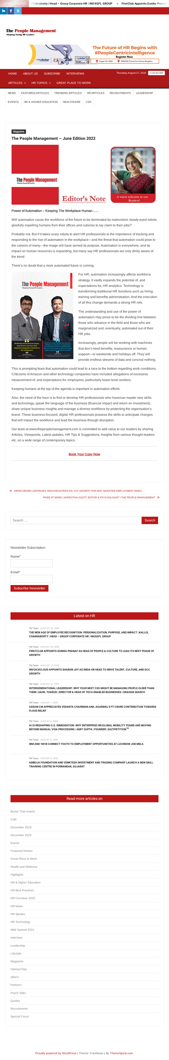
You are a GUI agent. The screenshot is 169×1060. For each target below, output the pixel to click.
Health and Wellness (24, 866)
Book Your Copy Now (84, 454)
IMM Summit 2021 (22, 929)
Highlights (17, 874)
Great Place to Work (73, 82)
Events (13, 101)
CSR (88, 101)
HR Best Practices (22, 890)
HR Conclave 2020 (23, 898)
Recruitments (120, 93)
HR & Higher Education (41, 101)
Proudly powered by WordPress (55, 1053)
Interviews (75, 73)
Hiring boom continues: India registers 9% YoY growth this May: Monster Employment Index (78, 490)
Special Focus (20, 1016)
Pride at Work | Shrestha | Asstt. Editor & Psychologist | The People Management (99, 497)
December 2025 (21, 835)
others (15, 977)
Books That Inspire (23, 811)
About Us (30, 73)
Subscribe (52, 73)
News (12, 93)
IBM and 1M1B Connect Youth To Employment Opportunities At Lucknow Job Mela (86, 744)
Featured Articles (35, 93)
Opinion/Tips (19, 969)
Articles (15, 82)
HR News (17, 906)
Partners (16, 984)
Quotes (15, 1000)
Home (12, 73)
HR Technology (20, 921)
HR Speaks (18, 914)
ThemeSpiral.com (121, 1053)
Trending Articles (68, 93)
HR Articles (95, 93)
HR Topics (39, 82)
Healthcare (72, 101)
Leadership (144, 93)
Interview (16, 937)
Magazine (18, 131)
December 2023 (21, 827)
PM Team (34, 628)
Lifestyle (16, 953)
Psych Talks (18, 993)
